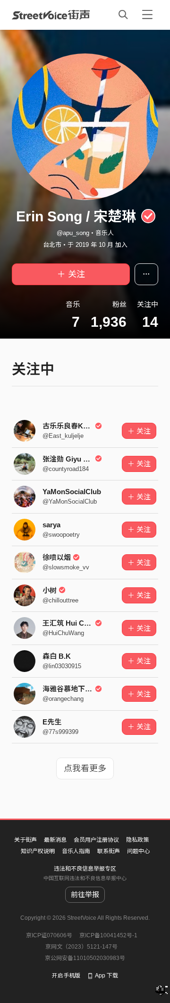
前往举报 (85, 894)
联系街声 (108, 851)
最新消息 (55, 840)
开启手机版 (66, 975)
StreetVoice (51, 14)
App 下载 (106, 975)
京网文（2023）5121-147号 (81, 946)
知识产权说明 (38, 851)
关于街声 (25, 840)
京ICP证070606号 (49, 935)
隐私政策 (137, 840)
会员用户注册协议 (96, 840)
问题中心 (138, 851)
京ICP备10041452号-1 (108, 935)
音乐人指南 (76, 851)
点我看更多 (85, 768)
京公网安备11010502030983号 (85, 958)
